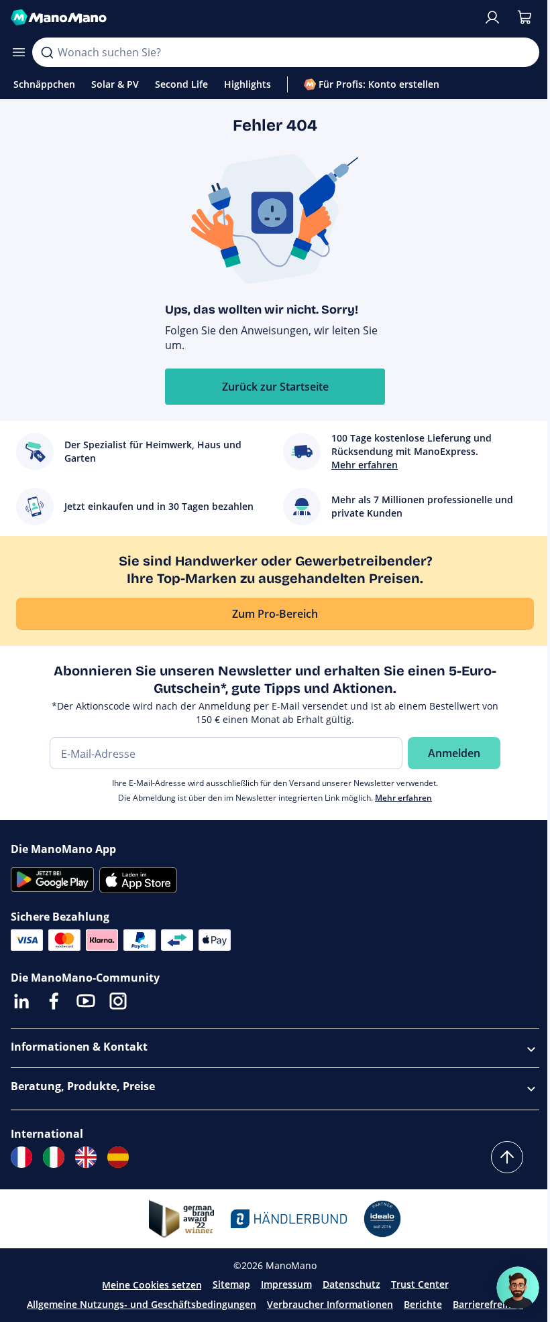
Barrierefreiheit (488, 1304)
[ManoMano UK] (86, 1157)
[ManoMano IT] (53, 1157)
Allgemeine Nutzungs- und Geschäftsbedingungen (141, 1304)
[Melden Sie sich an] (492, 17)
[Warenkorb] (524, 17)
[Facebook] (53, 1001)
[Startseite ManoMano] (241, 17)
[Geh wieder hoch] (507, 1157)
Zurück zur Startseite (275, 386)
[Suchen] (47, 52)
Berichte (423, 1304)
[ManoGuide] (517, 1287)
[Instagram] (118, 1001)
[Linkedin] (21, 1001)
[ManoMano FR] (21, 1157)
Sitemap (231, 1284)
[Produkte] (19, 52)
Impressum (286, 1284)
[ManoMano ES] (118, 1157)
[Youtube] (86, 1001)
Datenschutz (351, 1284)
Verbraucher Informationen (330, 1304)
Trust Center (420, 1284)
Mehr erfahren (403, 797)
